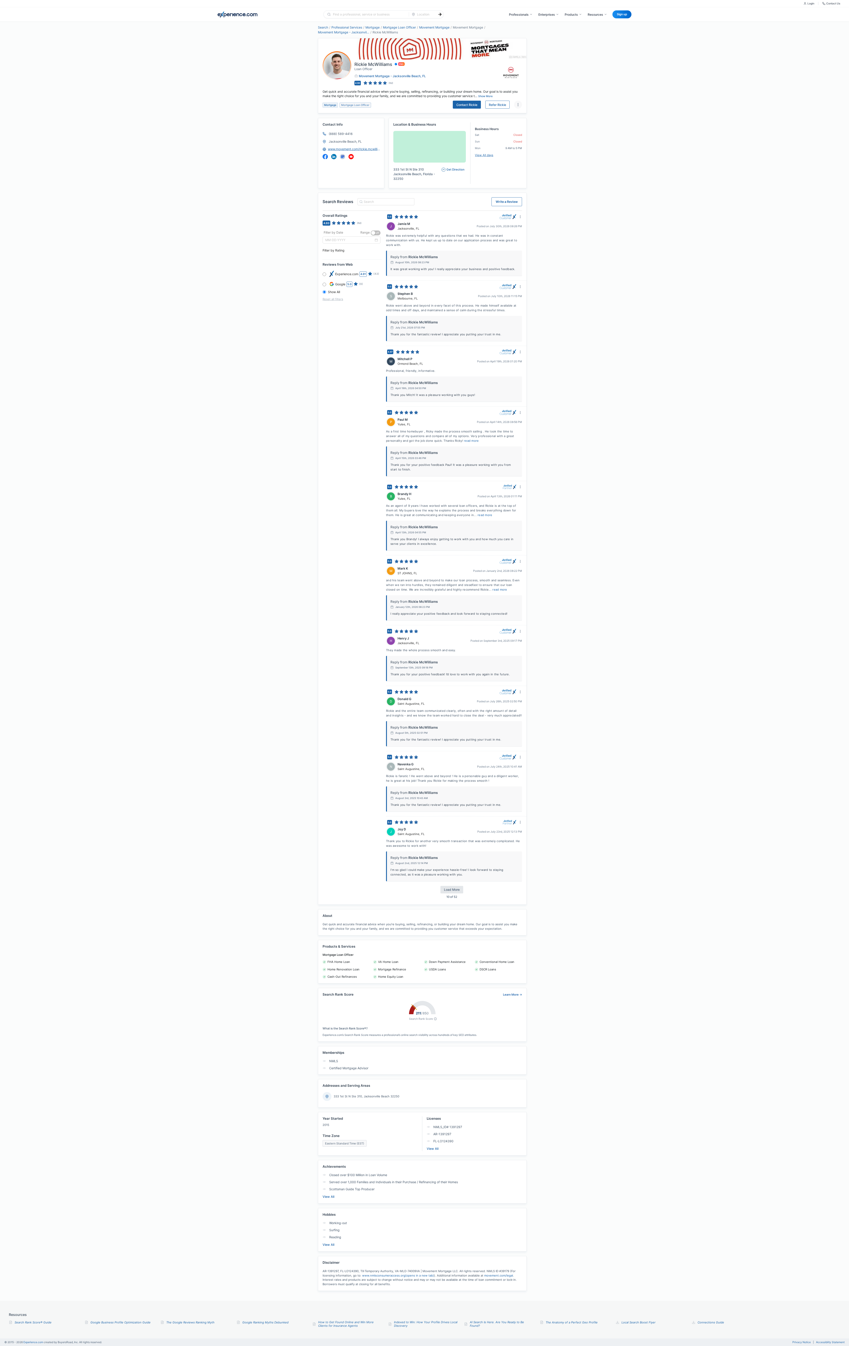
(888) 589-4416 (341, 134)
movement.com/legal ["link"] (498, 1275)
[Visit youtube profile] (351, 156)
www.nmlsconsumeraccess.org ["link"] (398, 1275)
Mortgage (372, 27)
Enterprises (546, 14)
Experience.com (33, 1342)
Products (571, 14)
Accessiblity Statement (830, 1342)
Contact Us (833, 3)
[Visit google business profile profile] (342, 156)
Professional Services (346, 27)
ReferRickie (497, 105)
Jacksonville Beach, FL (345, 141)
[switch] (376, 232)
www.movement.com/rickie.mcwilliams (354, 149)
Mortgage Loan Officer (399, 27)
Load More (452, 889)
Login (810, 3)
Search (323, 27)
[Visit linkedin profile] (334, 156)
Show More (485, 96)
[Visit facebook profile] (325, 156)
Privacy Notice (801, 1342)
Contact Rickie (466, 105)
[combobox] (369, 14)
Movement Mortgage (434, 27)
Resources (595, 14)
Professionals (519, 14)
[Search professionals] (440, 14)
